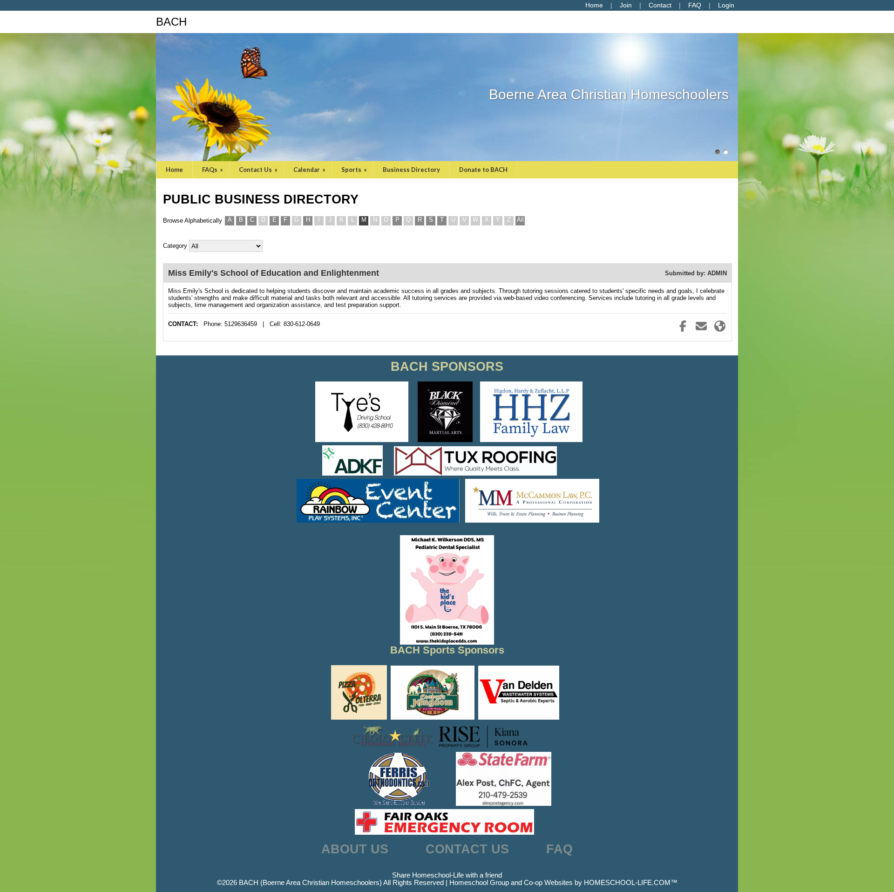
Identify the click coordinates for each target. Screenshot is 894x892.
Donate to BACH (483, 169)
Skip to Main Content (447, 868)
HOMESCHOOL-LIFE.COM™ (630, 882)
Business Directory (411, 169)
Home (174, 169)
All (520, 219)
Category (175, 245)
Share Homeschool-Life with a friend (447, 875)
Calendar (310, 169)
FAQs (213, 169)
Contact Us (259, 169)
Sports (354, 169)
